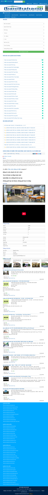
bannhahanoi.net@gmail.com (21, 490)
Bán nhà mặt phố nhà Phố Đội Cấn (9, 405)
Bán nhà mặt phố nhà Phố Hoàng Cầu (10, 448)
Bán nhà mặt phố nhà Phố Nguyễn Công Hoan (11, 414)
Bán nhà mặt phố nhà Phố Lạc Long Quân (10, 480)
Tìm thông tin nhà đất (24, 51)
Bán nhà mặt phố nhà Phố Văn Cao (9, 412)
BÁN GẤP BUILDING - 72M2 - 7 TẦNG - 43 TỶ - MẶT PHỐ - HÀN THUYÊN (17, 365)
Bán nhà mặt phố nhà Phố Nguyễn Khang (10, 471)
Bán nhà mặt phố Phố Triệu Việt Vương (12, 84)
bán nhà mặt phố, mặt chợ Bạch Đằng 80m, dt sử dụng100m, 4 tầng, (17, 376)
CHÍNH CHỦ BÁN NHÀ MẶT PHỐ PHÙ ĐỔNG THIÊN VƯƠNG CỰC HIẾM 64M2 (18, 341)
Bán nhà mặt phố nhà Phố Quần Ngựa (10, 419)
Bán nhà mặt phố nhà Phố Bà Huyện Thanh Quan (11, 421)
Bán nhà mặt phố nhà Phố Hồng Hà (9, 431)
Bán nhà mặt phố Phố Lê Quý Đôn (11, 115)
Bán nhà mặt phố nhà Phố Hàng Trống (10, 442)
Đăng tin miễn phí (43, 3)
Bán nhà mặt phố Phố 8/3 (9, 79)
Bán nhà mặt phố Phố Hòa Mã (10, 93)
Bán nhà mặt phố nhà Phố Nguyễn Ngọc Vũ (11, 478)
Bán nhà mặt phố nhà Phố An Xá (9, 410)
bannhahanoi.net (36, 490)
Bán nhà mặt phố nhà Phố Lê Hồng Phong (10, 408)
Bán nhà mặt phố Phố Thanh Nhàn (11, 72)
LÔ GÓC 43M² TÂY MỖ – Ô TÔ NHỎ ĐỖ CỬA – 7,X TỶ (15, 125)
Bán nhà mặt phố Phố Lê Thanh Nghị (12, 76)
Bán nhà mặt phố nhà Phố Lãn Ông (9, 433)
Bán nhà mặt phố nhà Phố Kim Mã (9, 417)
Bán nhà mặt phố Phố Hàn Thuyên (11, 96)
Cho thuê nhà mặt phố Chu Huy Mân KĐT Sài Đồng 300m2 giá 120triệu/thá (7, 261)
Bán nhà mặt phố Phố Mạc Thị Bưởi (11, 98)
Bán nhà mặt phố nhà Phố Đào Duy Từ (10, 440)
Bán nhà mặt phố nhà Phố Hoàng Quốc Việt (11, 473)
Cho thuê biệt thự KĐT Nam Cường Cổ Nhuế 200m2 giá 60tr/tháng (17, 261)
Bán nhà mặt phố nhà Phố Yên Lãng (9, 454)
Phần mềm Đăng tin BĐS (14, 169)
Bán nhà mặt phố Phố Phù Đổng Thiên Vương (13, 118)
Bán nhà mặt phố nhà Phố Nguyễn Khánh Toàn (11, 484)
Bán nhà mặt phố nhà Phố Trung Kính (10, 469)
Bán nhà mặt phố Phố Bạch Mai (11, 69)
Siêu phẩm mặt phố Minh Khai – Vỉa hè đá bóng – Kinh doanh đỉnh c (17, 314)
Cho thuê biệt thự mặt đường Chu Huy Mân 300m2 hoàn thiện (27, 261)
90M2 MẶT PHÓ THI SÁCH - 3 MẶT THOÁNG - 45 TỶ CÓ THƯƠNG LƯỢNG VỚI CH (19, 355)
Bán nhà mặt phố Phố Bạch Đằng (11, 89)
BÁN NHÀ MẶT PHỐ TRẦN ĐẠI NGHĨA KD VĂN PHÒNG (13, 388)
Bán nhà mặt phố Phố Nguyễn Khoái (11, 86)
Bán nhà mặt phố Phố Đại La (10, 74)
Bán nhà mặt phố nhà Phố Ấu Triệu (9, 438)
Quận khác (13, 17)
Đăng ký (36, 3)
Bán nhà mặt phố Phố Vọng (10, 64)
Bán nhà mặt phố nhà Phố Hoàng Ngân (10, 475)
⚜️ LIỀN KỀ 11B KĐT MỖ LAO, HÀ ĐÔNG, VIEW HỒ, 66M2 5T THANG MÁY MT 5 (20, 137)
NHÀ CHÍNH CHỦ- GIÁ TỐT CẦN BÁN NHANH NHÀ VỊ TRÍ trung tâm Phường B (18, 328)
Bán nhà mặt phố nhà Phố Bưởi (9, 416)
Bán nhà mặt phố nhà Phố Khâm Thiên (10, 459)
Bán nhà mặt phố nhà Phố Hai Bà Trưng (10, 429)
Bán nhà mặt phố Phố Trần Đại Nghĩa (12, 67)
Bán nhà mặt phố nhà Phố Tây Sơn (9, 461)
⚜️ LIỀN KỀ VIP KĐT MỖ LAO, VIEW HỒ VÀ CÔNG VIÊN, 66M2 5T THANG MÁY (20, 127)
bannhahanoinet (24, 491)
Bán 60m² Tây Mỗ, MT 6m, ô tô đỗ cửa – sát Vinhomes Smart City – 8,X (18, 144)
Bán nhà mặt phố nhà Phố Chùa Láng (10, 452)
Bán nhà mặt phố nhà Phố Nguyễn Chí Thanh (11, 450)
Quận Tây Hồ (7, 17)
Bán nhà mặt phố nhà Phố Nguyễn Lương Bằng (11, 457)
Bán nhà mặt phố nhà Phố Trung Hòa (10, 482)
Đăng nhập (30, 3)
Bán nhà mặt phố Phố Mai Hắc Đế (11, 62)
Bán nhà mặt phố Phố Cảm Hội (10, 113)
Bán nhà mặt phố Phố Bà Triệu (10, 91)
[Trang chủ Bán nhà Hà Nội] (23, 8)
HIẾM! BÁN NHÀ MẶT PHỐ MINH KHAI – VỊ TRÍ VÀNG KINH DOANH (16, 281)
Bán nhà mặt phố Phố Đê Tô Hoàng (11, 103)
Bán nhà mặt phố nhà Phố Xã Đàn (9, 463)
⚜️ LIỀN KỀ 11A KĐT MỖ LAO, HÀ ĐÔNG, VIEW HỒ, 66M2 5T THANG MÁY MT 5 (20, 130)
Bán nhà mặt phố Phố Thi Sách (11, 101)
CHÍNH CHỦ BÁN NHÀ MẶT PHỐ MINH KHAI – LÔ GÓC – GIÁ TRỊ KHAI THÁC (18, 298)
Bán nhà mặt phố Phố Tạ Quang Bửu (12, 108)
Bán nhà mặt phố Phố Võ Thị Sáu (11, 81)
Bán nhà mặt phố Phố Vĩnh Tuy (11, 110)
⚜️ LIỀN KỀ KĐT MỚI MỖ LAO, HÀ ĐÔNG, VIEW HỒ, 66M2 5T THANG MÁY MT (20, 132)
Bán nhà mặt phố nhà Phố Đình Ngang (10, 435)
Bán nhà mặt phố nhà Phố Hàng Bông (10, 426)
